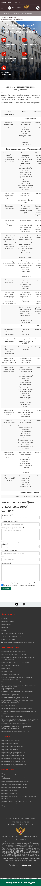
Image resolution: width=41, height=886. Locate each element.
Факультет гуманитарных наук (11, 774)
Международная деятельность (12, 633)
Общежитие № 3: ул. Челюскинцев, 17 (14, 765)
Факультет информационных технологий (15, 806)
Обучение (4, 627)
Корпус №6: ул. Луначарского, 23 (13, 753)
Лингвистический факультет (11, 809)
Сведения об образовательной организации (18, 642)
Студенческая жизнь (8, 639)
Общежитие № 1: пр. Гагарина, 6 (12, 759)
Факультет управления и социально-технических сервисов (18, 797)
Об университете (11, 13)
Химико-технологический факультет (14, 784)
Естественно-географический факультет (15, 781)
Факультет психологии (9, 793)
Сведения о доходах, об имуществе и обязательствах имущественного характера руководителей (21, 859)
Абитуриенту (28, 13)
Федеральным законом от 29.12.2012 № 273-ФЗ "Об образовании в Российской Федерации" (21, 851)
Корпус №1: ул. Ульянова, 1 (10, 740)
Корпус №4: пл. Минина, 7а (10, 750)
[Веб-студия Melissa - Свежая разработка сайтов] (26, 865)
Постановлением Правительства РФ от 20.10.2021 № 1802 (21, 856)
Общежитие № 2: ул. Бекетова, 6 (13, 761)
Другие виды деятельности (10, 636)
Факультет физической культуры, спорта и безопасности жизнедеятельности (16, 802)
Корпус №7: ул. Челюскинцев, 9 (12, 755)
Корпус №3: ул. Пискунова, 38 (12, 746)
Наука (3, 630)
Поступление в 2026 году (19, 882)
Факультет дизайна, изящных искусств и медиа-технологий (18, 777)
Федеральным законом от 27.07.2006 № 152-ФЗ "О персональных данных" (21, 853)
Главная (4, 618)
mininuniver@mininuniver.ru (20, 824)
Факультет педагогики (9, 790)
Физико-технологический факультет (14, 787)
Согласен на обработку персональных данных (19, 585)
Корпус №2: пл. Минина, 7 (10, 744)
